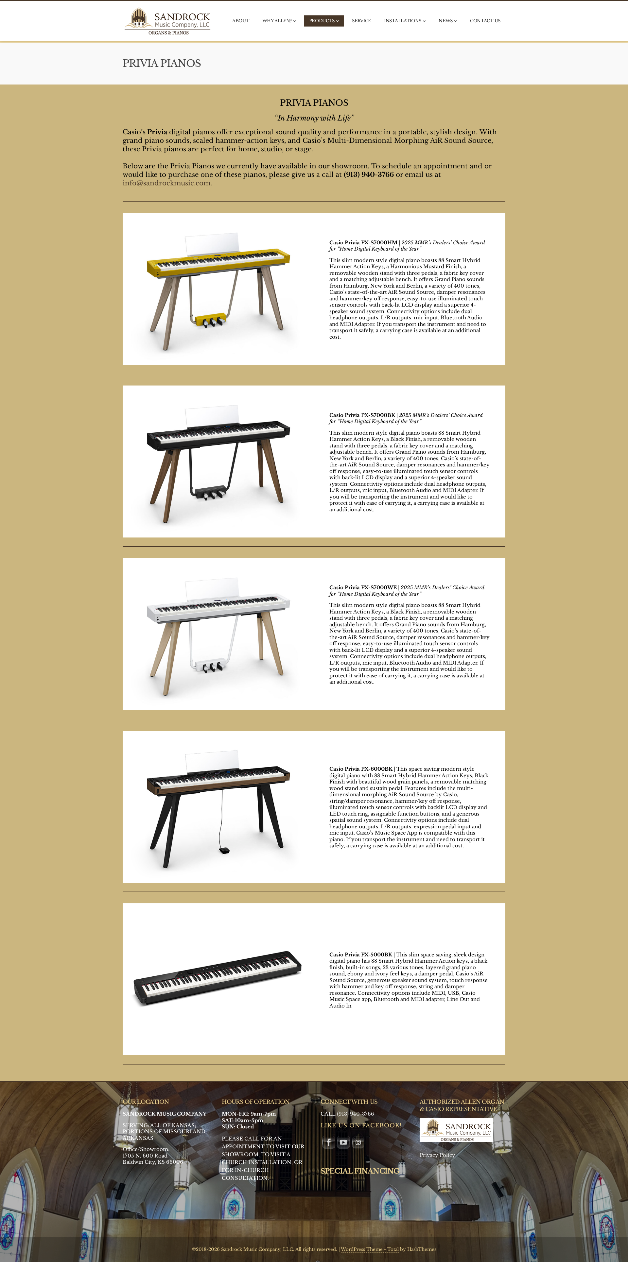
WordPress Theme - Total (370, 1249)
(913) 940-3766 (355, 1114)
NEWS (446, 21)
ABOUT (240, 21)
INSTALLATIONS (402, 21)
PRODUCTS (322, 21)
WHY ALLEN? (277, 21)
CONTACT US (485, 21)
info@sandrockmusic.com (166, 183)
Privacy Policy (437, 1155)
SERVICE (361, 21)
